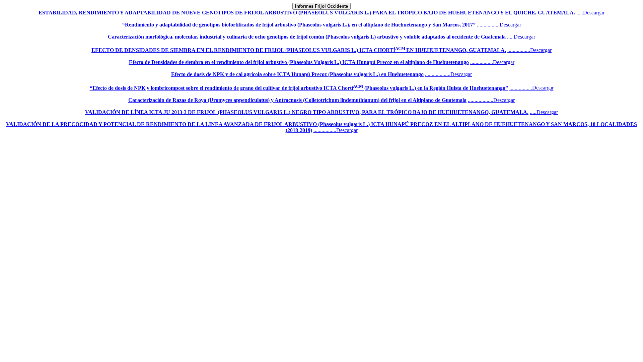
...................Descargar (448, 74)
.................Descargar (499, 24)
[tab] (321, 6)
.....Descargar (590, 12)
